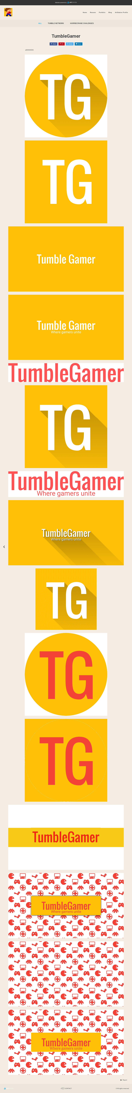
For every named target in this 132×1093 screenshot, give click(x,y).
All (40, 23)
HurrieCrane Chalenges (82, 23)
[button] (123, 1080)
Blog (110, 12)
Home (85, 12)
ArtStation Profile (121, 12)
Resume (93, 12)
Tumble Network (56, 23)
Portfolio (102, 12)
